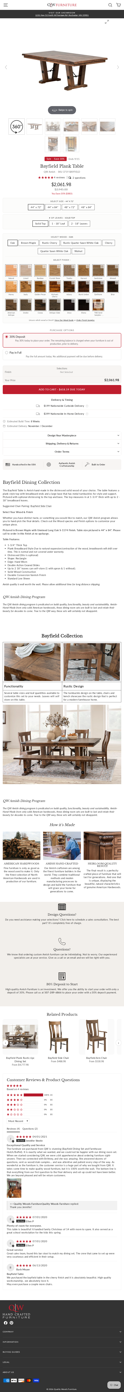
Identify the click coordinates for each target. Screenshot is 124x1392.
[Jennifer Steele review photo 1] (14, 1188)
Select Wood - (62, 237)
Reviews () (13, 1128)
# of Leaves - (62, 218)
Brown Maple (28, 242)
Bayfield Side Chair (41, 506)
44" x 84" (53, 207)
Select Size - (62, 201)
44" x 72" (36, 207)
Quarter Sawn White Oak (54, 251)
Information (10, 1342)
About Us (8, 1372)
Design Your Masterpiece (62, 435)
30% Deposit (17, 336)
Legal (6, 1362)
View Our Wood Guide (64, 320)
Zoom (15, 266)
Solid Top (40, 223)
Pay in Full (15, 352)
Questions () (30, 1128)
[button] (46, 177)
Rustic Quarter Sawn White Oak (81, 242)
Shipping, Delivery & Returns (62, 443)
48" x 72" (69, 207)
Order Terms (62, 451)
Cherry (108, 242)
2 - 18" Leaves (79, 223)
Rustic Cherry (49, 242)
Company (8, 1331)
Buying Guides (11, 1352)
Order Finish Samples (85, 320)
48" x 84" (86, 207)
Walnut (78, 251)
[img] (24, 1136)
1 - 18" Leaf (58, 223)
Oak (12, 242)
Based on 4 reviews (18, 1089)
